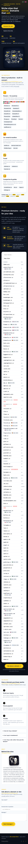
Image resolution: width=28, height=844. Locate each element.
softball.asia (7, 623)
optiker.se (6, 556)
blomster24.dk (7, 108)
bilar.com (6, 305)
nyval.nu (6, 548)
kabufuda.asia (7, 495)
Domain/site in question (7, 806)
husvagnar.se (7, 472)
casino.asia (7, 368)
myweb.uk (6, 542)
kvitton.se (6, 517)
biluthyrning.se (7, 148)
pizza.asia (6, 570)
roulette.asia (7, 584)
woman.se (6, 659)
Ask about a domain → (14, 666)
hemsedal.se (7, 463)
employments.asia (8, 394)
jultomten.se (7, 492)
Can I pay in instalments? (11, 735)
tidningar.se (7, 190)
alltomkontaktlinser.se (10, 283)
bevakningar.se (8, 300)
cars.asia (6, 366)
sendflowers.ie (7, 127)
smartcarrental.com (16, 145)
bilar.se (6, 308)
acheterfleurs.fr (16, 116)
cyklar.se (6, 371)
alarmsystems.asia (9, 274)
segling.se (6, 590)
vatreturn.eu (7, 648)
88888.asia (6, 264)
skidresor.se (7, 166)
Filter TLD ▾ (7, 258)
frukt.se (6, 438)
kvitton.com (7, 515)
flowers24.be (7, 116)
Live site (8, 268)
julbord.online (8, 486)
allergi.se (6, 280)
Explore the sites (8, 31)
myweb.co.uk (7, 539)
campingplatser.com (9, 360)
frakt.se (6, 435)
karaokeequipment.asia (10, 500)
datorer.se (6, 377)
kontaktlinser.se (8, 187)
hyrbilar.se (6, 145)
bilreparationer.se (9, 314)
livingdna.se (7, 525)
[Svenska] (23, 2)
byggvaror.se (7, 357)
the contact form (14, 836)
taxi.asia (15, 148)
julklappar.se (7, 489)
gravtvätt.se (7, 452)
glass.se (6, 441)
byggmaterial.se (8, 354)
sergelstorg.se (8, 597)
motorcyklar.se (8, 533)
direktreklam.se (8, 380)
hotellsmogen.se (8, 466)
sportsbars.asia (8, 626)
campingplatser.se (9, 363)
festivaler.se (7, 408)
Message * (3, 812)
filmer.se (6, 414)
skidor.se (6, 603)
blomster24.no (15, 105)
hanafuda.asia (7, 455)
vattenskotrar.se (8, 653)
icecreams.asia (8, 480)
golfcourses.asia (8, 447)
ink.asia (6, 483)
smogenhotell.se (8, 618)
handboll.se (7, 458)
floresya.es (6, 119)
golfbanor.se (7, 444)
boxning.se (6, 346)
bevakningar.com (8, 297)
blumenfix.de (7, 111)
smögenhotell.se (8, 620)
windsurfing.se (8, 656)
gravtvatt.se (7, 450)
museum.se (6, 536)
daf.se (5, 374)
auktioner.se (7, 288)
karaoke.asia (7, 497)
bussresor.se (7, 169)
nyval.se (6, 550)
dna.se (15, 187)
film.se (6, 411)
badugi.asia (7, 291)
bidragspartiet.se (9, 303)
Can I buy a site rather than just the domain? (13, 740)
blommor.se (7, 105)
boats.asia (6, 343)
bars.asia (6, 294)
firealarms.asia (8, 420)
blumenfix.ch (7, 113)
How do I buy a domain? (10, 731)
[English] (26, 2)
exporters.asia (8, 397)
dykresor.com (7, 385)
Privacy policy (4, 841)
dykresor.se (7, 388)
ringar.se (21, 187)
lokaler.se (6, 530)
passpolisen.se (8, 567)
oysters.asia (7, 559)
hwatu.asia (6, 475)
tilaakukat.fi (16, 108)
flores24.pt (13, 119)
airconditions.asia (9, 271)
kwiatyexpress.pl (8, 121)
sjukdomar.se (7, 600)
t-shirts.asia (7, 629)
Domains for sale (8, 26)
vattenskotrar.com (9, 650)
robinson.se (7, 582)
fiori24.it (21, 119)
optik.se (6, 553)
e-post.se (6, 391)
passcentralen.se (8, 565)
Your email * (4, 800)
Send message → (8, 824)
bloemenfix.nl (15, 113)
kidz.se (6, 503)
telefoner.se (7, 635)
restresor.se (14, 166)
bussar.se (6, 348)
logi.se (6, 528)
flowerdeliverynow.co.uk (10, 124)
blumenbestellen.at (16, 111)
